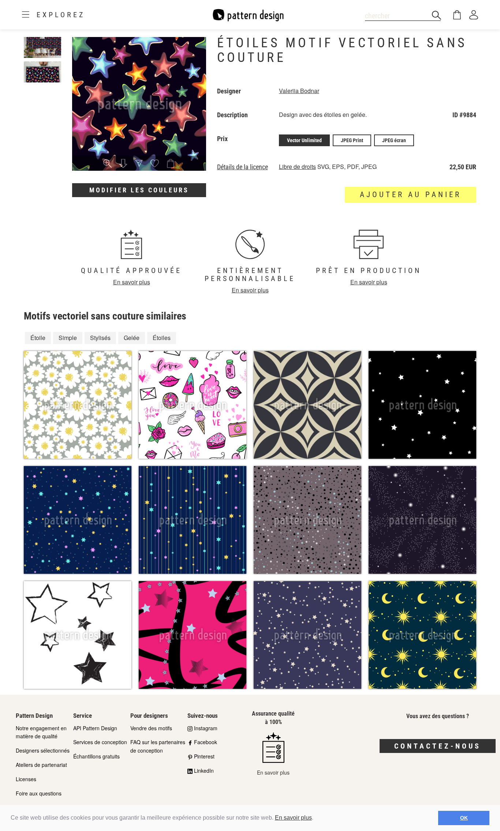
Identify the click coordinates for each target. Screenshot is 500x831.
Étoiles (162, 337)
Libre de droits (297, 166)
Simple (68, 337)
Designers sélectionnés (43, 750)
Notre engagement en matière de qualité (41, 732)
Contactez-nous (437, 746)
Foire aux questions (38, 793)
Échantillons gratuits (96, 756)
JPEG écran (394, 140)
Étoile (37, 337)
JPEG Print (352, 140)
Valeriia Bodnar (299, 90)
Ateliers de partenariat (41, 764)
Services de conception (100, 742)
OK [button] (464, 818)
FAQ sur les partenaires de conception (157, 746)
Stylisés (100, 337)
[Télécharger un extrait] (123, 164)
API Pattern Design (95, 728)
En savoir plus (293, 818)
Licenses (26, 779)
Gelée (131, 337)
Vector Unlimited (304, 140)
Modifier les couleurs (139, 190)
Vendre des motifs (151, 728)
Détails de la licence (242, 167)
